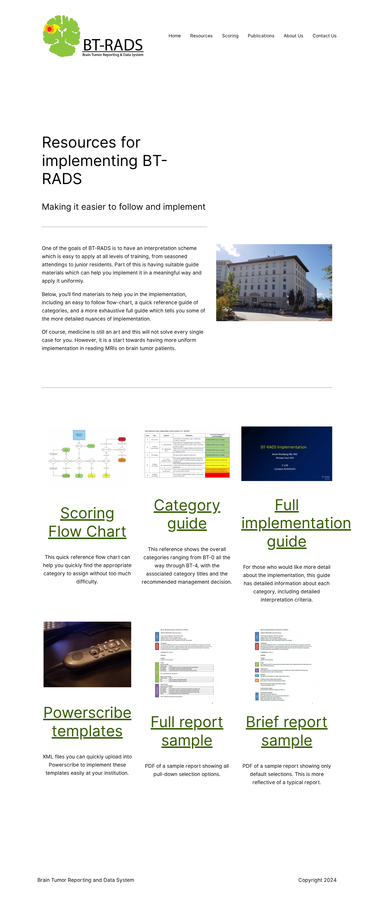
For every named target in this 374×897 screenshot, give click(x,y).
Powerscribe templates (87, 721)
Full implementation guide (296, 523)
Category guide (187, 514)
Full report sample (186, 731)
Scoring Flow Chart (87, 522)
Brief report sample (287, 731)
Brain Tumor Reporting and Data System (85, 880)
